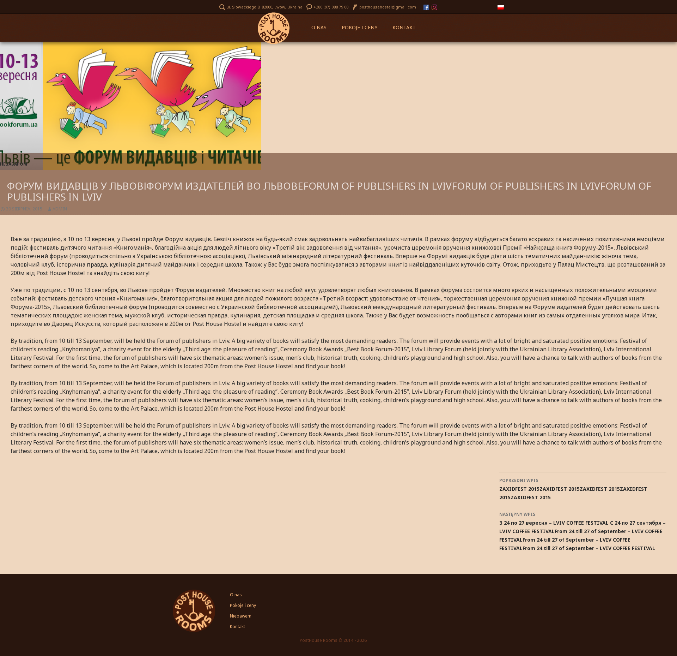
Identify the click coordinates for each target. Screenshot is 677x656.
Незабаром (13, 164)
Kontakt (404, 27)
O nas (319, 27)
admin (60, 209)
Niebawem (240, 616)
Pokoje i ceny (359, 27)
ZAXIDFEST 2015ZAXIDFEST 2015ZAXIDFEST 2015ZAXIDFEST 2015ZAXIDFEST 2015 (573, 489)
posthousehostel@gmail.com (387, 7)
